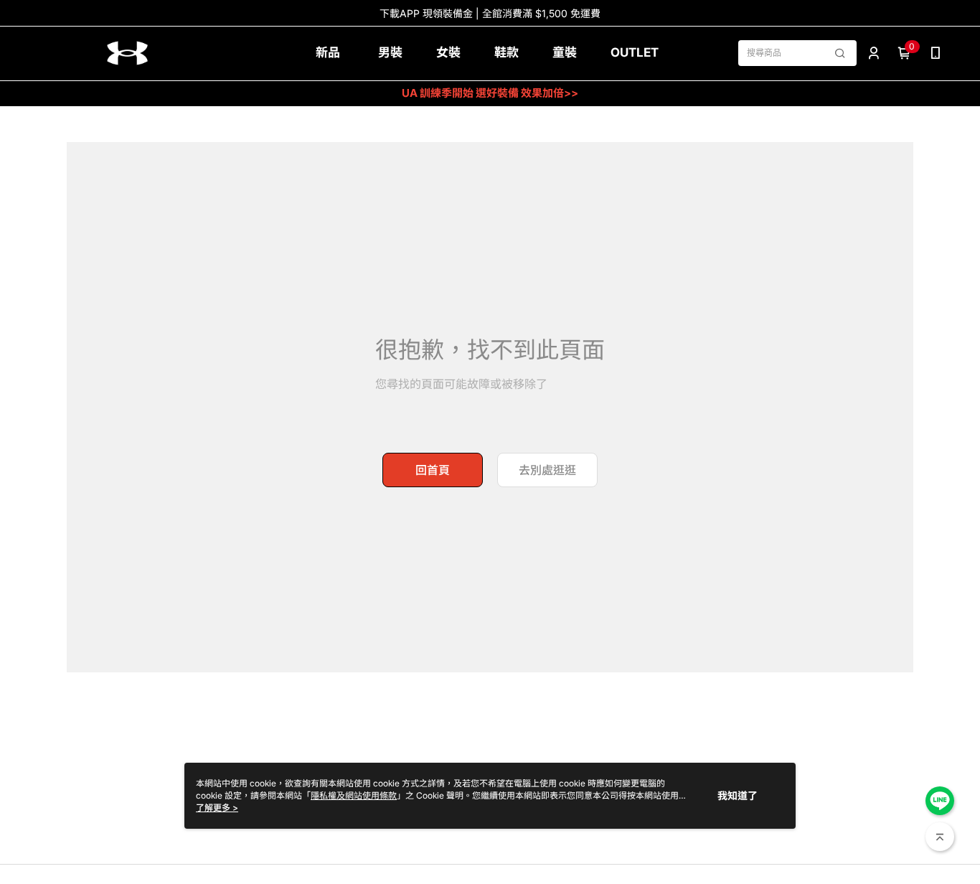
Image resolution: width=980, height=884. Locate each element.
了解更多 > (217, 807)
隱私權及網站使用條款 (354, 795)
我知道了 (737, 795)
